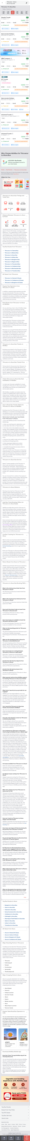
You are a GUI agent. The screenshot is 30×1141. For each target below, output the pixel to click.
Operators (15, 1126)
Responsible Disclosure (6, 1126)
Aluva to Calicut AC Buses (11, 935)
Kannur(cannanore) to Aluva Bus (13, 912)
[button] (2, 3)
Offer (6, 1124)
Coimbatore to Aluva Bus (11, 914)
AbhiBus (10, 1133)
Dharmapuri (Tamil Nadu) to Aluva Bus (15, 918)
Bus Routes (9, 169)
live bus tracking (7, 546)
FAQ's (17, 1124)
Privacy (24, 1124)
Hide (25, 897)
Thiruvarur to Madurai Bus (11, 252)
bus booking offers (7, 524)
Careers (24, 1126)
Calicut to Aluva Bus (10, 923)
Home (2, 169)
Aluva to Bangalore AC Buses (12, 937)
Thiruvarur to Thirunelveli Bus (12, 264)
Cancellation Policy (5, 1129)
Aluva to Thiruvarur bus (11, 575)
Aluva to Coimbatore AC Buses (13, 939)
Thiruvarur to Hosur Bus (11, 255)
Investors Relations (14, 1128)
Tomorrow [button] (9, 9)
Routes (19, 1126)
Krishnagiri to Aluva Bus (11, 916)
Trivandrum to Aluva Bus (11, 925)
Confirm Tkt (18, 1133)
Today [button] (4, 9)
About (9, 1124)
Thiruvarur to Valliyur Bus (11, 257)
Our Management (5, 1128)
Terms (20, 1124)
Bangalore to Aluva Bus (11, 905)
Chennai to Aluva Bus (10, 909)
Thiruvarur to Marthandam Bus (13, 268)
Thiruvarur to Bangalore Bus (12, 259)
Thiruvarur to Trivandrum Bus (12, 270)
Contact (13, 1124)
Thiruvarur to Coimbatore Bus (12, 266)
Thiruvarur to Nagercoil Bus (12, 261)
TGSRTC (22, 1043)
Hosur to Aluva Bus (10, 907)
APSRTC (7, 1042)
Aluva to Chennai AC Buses (12, 932)
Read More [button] (16, 174)
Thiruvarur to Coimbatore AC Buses (14, 280)
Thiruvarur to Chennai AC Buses (13, 278)
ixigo (14, 1133)
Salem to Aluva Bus (10, 920)
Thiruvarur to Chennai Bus (11, 250)
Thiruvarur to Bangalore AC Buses (14, 282)
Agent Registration (15, 1129)
